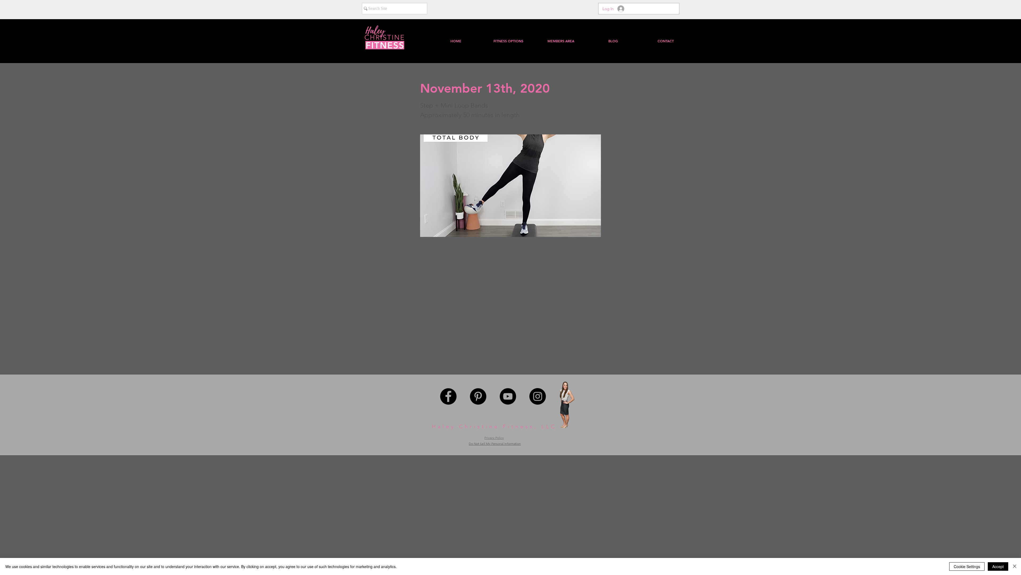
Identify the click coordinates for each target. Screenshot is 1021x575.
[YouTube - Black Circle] (508, 396)
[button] (560, 41)
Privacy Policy (494, 438)
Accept (998, 566)
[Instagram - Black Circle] (537, 396)
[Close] (1014, 566)
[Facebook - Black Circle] (448, 396)
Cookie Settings (967, 566)
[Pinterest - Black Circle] (478, 396)
